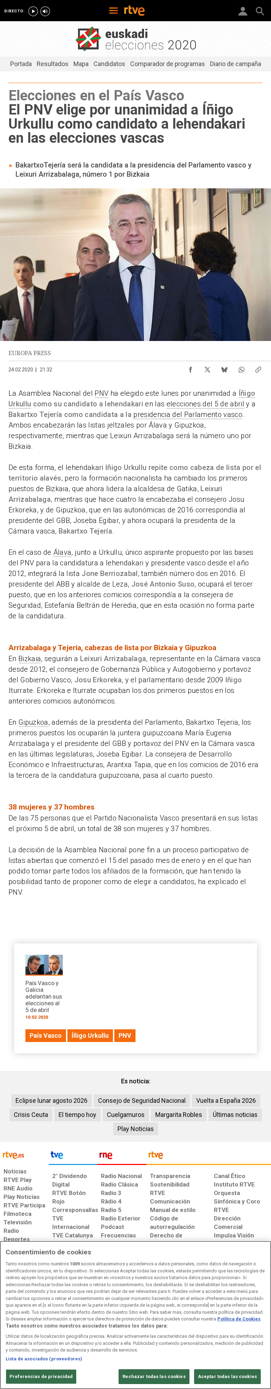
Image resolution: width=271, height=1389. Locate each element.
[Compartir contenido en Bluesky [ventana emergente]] (224, 368)
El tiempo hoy (77, 1114)
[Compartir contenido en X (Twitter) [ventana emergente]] (207, 368)
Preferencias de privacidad (41, 1376)
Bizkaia (29, 658)
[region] (135, 1315)
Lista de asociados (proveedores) (44, 1358)
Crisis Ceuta (31, 1114)
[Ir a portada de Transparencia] (208, 1157)
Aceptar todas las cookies (227, 1376)
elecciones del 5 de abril (205, 404)
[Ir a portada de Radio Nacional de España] (121, 1157)
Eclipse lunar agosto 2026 (52, 1100)
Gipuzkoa (33, 722)
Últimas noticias (235, 1114)
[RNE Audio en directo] (45, 11)
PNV (101, 393)
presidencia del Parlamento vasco (187, 414)
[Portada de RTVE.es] (134, 11)
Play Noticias (136, 1128)
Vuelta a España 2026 (226, 1100)
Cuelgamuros (126, 1114)
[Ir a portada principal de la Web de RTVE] (24, 1154)
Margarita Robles (178, 1114)
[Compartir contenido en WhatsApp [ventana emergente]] (241, 368)
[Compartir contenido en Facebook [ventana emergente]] (190, 368)
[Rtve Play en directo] (33, 11)
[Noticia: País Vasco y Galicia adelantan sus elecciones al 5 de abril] (44, 989)
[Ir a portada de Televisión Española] (73, 1157)
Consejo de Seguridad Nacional (142, 1100)
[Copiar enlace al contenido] (258, 368)
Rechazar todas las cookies (153, 1376)
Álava (62, 552)
